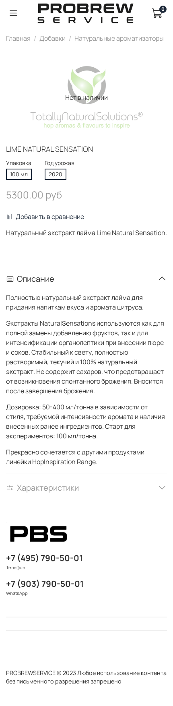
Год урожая (59, 163)
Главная (18, 38)
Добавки (52, 38)
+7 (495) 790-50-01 (44, 558)
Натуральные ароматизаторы (119, 38)
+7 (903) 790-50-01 (45, 583)
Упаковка (18, 163)
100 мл (19, 174)
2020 (55, 174)
